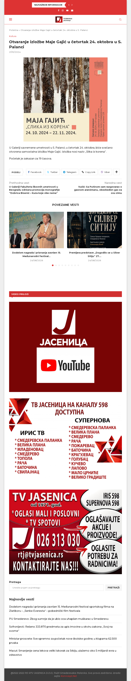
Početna (13, 30)
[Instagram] (63, 10)
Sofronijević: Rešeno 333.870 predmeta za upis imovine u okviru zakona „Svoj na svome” (79, 5)
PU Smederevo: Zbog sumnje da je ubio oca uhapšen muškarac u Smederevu (58, 618)
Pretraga (15, 582)
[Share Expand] (116, 172)
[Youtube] (67, 10)
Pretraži (113, 587)
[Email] (72, 10)
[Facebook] (58, 10)
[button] (69, 5)
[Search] (120, 19)
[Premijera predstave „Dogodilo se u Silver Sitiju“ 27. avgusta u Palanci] (94, 230)
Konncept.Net (69, 676)
